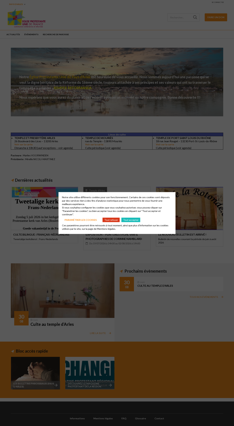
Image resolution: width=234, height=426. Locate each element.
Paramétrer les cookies (81, 219)
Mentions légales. (106, 228)
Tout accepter (131, 219)
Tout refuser (111, 219)
